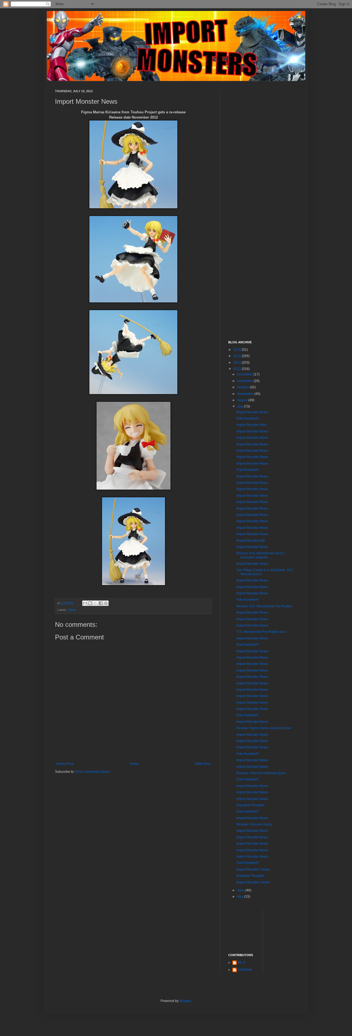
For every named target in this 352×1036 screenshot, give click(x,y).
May (240, 897)
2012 (237, 369)
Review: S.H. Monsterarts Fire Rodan (264, 606)
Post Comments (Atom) (92, 772)
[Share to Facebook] (100, 603)
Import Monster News (252, 412)
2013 (237, 362)
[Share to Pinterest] (106, 603)
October (243, 387)
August (242, 400)
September (245, 394)
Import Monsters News (253, 869)
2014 (237, 356)
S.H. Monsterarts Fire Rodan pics (261, 632)
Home (134, 764)
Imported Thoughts (251, 805)
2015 (237, 350)
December (245, 374)
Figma (72, 609)
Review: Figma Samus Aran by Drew (264, 728)
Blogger (185, 1001)
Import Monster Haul (252, 425)
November (245, 381)
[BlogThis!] (90, 603)
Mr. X (241, 962)
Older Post (202, 764)
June (241, 890)
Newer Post (65, 764)
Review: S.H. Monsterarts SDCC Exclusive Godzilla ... (261, 555)
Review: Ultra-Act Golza (254, 824)
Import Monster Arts (251, 541)
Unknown (245, 970)
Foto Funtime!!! (247, 418)
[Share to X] (95, 603)
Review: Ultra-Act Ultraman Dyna (261, 773)
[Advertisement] (262, 171)
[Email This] (85, 603)
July (240, 406)
